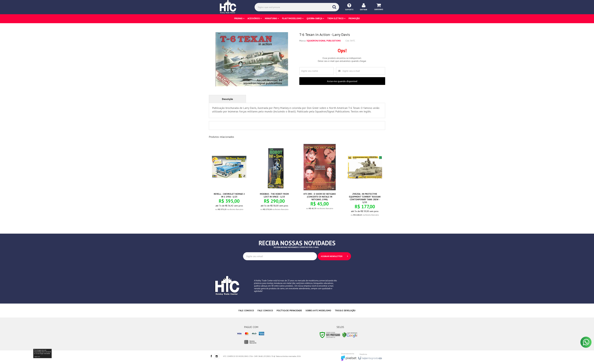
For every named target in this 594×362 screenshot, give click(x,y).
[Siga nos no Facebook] (211, 356)
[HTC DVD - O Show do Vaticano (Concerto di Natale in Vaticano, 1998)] (319, 179)
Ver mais (230, 197)
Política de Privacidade (289, 310)
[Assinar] (334, 256)
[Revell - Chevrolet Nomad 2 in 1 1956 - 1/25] (229, 180)
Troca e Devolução (345, 310)
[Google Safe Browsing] (349, 335)
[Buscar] (334, 7)
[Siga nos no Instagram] (216, 357)
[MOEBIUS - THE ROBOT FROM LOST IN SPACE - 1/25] (274, 180)
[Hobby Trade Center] (230, 7)
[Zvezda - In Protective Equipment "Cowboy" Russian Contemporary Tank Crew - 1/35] (364, 182)
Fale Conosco (246, 310)
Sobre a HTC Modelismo (318, 310)
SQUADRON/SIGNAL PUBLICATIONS (324, 40)
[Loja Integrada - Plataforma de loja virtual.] (370, 357)
